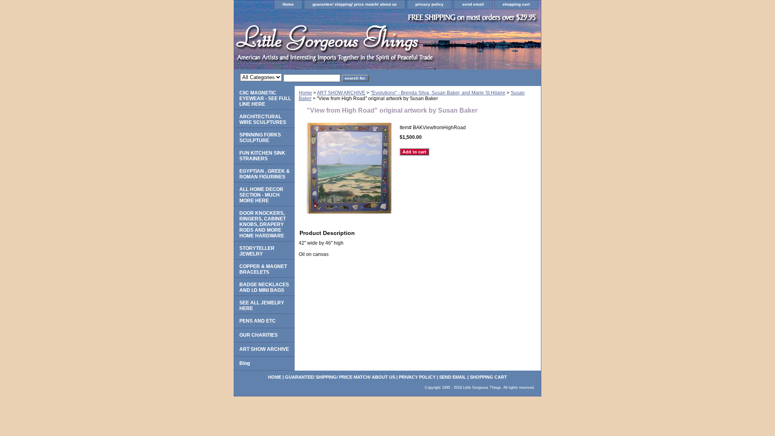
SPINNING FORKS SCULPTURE (260, 137)
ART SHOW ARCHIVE (341, 93)
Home (288, 4)
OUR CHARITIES (258, 335)
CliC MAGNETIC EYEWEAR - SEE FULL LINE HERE (265, 98)
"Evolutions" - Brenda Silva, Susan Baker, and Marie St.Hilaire (438, 93)
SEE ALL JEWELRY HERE (261, 305)
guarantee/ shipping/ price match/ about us (354, 4)
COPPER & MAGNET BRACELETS (263, 269)
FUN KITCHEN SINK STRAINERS (262, 155)
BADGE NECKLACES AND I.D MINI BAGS (264, 287)
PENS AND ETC (257, 321)
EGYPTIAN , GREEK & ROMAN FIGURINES (264, 174)
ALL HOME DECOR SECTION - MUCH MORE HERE (261, 195)
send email (473, 4)
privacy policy (429, 4)
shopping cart (516, 4)
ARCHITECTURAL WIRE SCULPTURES (262, 119)
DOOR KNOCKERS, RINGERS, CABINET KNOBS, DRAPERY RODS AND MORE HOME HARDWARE (262, 224)
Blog (244, 363)
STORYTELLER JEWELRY (256, 251)
